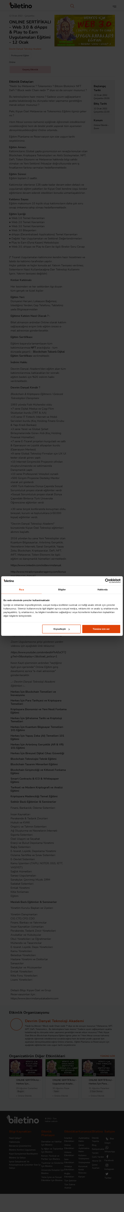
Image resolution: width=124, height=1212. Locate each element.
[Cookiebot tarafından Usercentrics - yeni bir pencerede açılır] (107, 580)
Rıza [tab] (21, 589)
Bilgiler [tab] (62, 589)
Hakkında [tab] (103, 589)
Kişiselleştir (60, 629)
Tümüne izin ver (101, 629)
